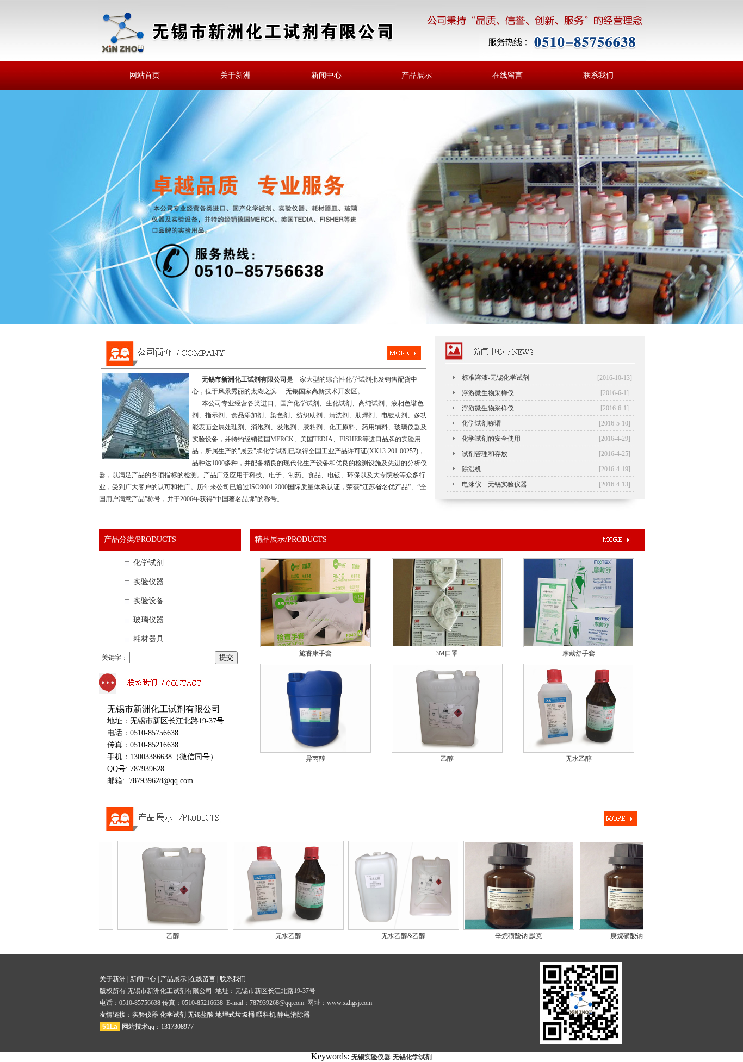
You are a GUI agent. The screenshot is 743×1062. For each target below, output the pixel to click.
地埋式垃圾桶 (235, 1015)
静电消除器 (293, 1015)
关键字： (115, 657)
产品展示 (416, 75)
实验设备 (148, 601)
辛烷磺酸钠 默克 (498, 936)
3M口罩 (447, 653)
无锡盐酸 (201, 1015)
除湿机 (471, 469)
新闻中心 (326, 75)
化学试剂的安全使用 (491, 438)
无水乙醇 (579, 759)
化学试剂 (148, 563)
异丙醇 (315, 759)
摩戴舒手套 (578, 653)
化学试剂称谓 (481, 423)
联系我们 (598, 75)
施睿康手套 (315, 653)
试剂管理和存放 (484, 454)
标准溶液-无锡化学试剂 (495, 378)
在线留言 (507, 75)
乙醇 (447, 759)
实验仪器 (148, 582)
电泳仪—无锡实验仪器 (494, 484)
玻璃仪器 (148, 620)
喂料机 (266, 1015)
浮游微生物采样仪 (488, 393)
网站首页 (144, 75)
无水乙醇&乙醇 (383, 936)
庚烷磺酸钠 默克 (613, 936)
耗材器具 (148, 639)
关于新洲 (235, 75)
